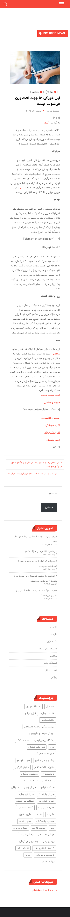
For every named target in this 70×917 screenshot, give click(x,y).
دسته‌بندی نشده (47, 649)
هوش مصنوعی (46, 834)
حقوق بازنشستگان (44, 767)
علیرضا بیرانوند (46, 808)
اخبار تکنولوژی (52, 432)
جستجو (53, 493)
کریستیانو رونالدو (44, 855)
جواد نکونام (23, 760)
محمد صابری (52, 111)
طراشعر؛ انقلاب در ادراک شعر (41, 551)
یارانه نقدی (48, 861)
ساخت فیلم (47, 787)
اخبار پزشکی (53, 440)
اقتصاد (53, 627)
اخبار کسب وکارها (50, 395)
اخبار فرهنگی (53, 425)
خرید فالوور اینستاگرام (44, 890)
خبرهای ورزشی (52, 402)
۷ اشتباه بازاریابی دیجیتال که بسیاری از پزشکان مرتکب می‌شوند (35, 578)
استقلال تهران (33, 706)
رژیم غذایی (48, 781)
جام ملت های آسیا (43, 754)
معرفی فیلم (25, 821)
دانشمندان (48, 774)
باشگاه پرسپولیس (44, 740)
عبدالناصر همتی (25, 801)
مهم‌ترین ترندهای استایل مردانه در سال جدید (35, 539)
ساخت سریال (30, 781)
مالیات (50, 814)
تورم (52, 747)
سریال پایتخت (46, 794)
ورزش (23, 188)
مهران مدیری (20, 828)
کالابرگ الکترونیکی (44, 848)
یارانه (28, 855)
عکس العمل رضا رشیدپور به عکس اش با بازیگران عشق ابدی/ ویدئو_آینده (36, 464)
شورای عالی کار (46, 801)
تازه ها (50, 91)
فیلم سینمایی (25, 808)
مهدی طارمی (39, 828)
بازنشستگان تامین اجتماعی (39, 727)
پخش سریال (26, 834)
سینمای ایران (26, 794)
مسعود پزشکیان (45, 821)
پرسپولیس (48, 841)
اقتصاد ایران (47, 713)
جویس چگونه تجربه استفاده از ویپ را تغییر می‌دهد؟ (36, 593)
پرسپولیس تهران (28, 841)
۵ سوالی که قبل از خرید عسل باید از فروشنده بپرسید (37, 563)
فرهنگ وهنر (50, 663)
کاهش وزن (23, 848)
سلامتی (35, 91)
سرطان (15, 787)
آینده (46, 123)
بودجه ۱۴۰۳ (23, 740)
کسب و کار (51, 670)
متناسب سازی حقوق (30, 814)
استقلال (50, 706)
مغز (52, 828)
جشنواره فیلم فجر (44, 760)
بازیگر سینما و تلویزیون (41, 733)
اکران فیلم (30, 713)
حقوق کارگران (22, 767)
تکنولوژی (52, 641)
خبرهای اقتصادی (50, 418)
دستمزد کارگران (29, 774)
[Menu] (61, 4)
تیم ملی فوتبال (36, 747)
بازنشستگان (47, 720)
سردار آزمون (30, 787)
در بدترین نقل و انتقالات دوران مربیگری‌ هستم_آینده (32, 473)
